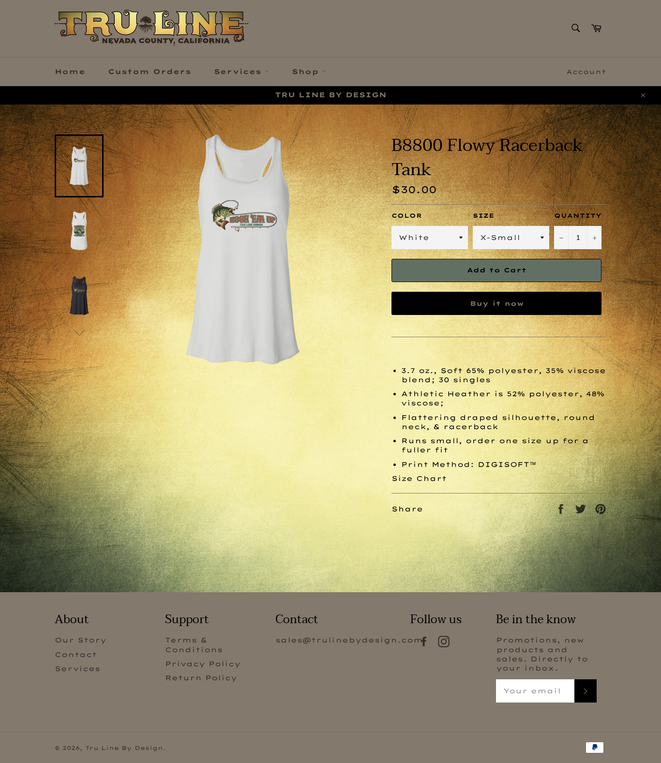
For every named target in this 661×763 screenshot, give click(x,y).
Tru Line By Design (124, 748)
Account (586, 71)
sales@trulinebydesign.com (349, 640)
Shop (307, 71)
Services (239, 71)
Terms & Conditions (194, 645)
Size (483, 215)
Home (70, 71)
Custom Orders (149, 71)
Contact (76, 654)
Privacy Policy (202, 663)
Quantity (577, 215)
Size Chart (419, 478)
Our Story (80, 640)
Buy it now (497, 303)
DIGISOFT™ (507, 464)
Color (406, 215)
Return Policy (201, 677)
